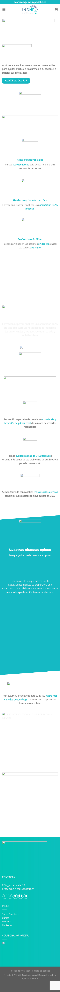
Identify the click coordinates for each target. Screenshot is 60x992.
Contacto (7, 925)
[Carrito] (56, 9)
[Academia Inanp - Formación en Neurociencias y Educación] (30, 9)
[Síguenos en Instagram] (10, 896)
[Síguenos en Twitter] (15, 896)
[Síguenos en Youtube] (25, 896)
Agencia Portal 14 (30, 978)
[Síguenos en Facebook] (4, 896)
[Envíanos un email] (20, 896)
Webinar (6, 921)
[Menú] (4, 9)
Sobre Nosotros (10, 914)
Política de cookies (41, 970)
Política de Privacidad (20, 970)
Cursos (5, 917)
